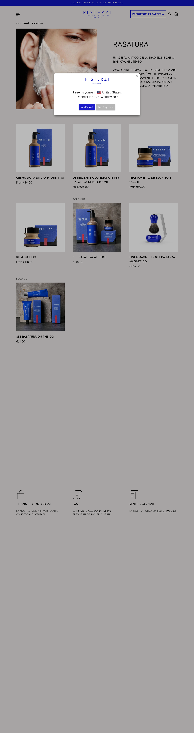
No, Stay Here (105, 107)
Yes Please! (87, 107)
